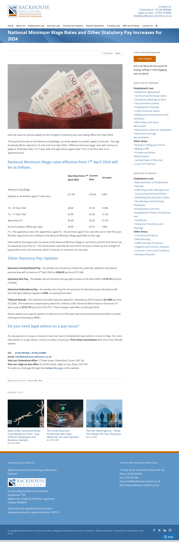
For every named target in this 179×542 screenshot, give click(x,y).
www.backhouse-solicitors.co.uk (142, 482)
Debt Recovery (142, 239)
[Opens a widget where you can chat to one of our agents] (168, 537)
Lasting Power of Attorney (148, 160)
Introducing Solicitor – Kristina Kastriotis (104, 432)
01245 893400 (22, 352)
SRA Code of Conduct (104, 527)
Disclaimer (90, 527)
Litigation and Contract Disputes (152, 246)
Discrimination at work (147, 103)
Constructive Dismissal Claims (150, 193)
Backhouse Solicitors (18, 380)
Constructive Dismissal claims (150, 95)
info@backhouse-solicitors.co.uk (152, 15)
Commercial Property (146, 235)
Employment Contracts (147, 208)
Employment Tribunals (147, 107)
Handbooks (141, 220)
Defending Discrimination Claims (152, 197)
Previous (108, 53)
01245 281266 (131, 474)
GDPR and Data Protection (149, 243)
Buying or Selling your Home (150, 144)
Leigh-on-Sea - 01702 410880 (154, 12)
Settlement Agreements (147, 92)
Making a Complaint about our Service (69, 527)
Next (117, 53)
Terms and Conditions (43, 527)
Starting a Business (145, 254)
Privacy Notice (132, 527)
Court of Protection (145, 163)
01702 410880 (39, 352)
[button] (156, 25)
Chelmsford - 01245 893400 (155, 9)
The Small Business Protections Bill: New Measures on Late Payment (24, 434)
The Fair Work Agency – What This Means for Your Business (64, 432)
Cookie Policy (119, 527)
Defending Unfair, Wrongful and (152, 189)
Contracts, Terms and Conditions (152, 250)
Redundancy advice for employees (153, 129)
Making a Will (142, 148)
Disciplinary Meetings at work (150, 99)
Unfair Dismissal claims (147, 110)
